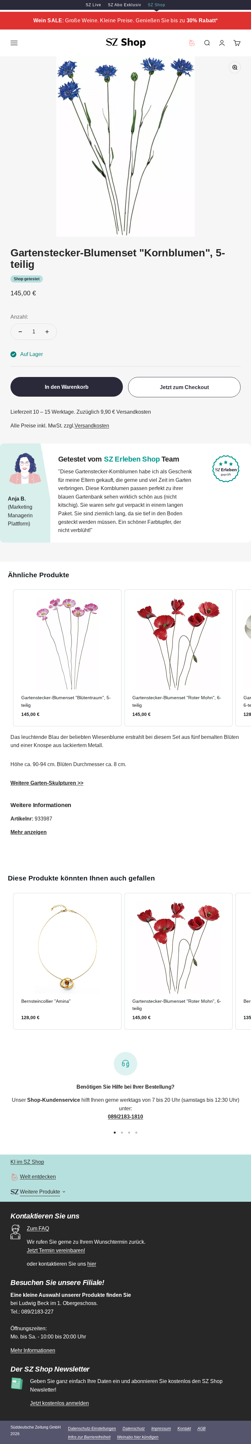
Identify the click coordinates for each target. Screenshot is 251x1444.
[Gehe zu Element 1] (115, 1133)
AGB (201, 1428)
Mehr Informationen (32, 1350)
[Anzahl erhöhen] (47, 332)
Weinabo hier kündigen (138, 1437)
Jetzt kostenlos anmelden (59, 1403)
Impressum (161, 1428)
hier (91, 1264)
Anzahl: (19, 317)
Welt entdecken (38, 1176)
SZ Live (93, 5)
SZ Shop (156, 5)
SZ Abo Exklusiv (124, 5)
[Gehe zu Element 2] (122, 1133)
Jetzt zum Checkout (184, 387)
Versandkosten (92, 425)
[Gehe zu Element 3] (129, 1133)
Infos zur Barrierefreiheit (89, 1437)
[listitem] (67, 657)
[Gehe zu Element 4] (136, 1133)
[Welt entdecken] (14, 1177)
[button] (6, 657)
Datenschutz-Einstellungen (92, 1428)
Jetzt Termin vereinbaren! (56, 1250)
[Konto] (222, 43)
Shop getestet (27, 279)
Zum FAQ (38, 1228)
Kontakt (184, 1428)
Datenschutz (134, 1428)
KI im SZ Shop (27, 1162)
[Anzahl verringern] (20, 332)
